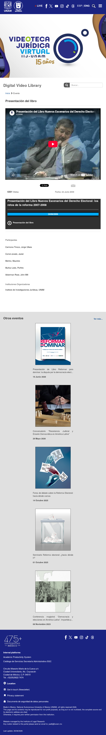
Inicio (7, 93)
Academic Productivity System (17, 656)
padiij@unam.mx (55, 724)
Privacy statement (15, 695)
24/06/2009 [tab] (53, 214)
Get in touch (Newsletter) (18, 689)
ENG (87, 5)
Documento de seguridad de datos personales (28, 701)
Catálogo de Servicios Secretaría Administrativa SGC (27, 661)
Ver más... (98, 318)
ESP (79, 5)
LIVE (40, 5)
